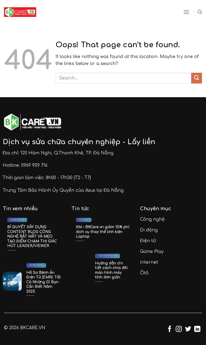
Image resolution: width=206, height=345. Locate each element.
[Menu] (186, 12)
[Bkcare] (20, 12)
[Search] (200, 12)
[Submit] (196, 78)
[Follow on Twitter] (188, 329)
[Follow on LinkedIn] (197, 329)
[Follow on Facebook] (170, 329)
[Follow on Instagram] (179, 329)
